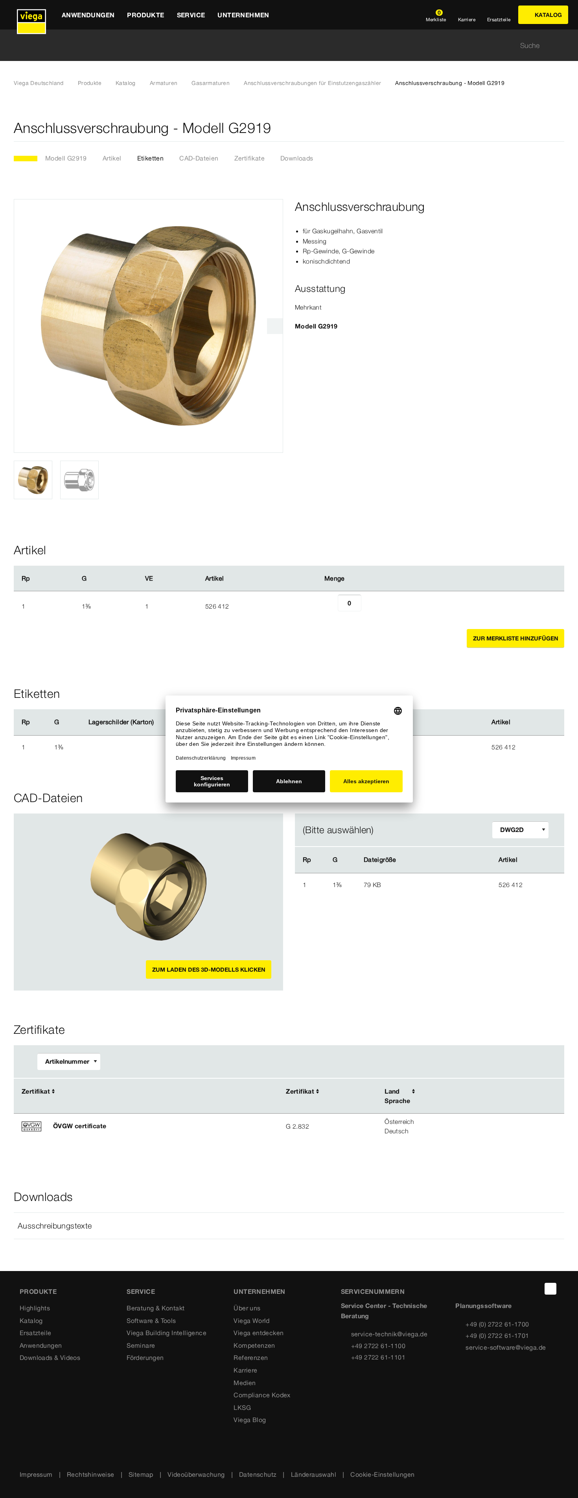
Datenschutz (257, 1474)
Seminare (141, 1345)
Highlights (35, 1308)
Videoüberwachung (196, 1474)
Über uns (247, 1308)
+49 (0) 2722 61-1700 (497, 1324)
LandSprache (397, 1096)
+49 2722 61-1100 (378, 1346)
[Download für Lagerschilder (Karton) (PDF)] (160, 722)
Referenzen (251, 1357)
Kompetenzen (254, 1345)
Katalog (126, 83)
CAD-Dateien (198, 158)
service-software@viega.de (506, 1347)
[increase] (370, 606)
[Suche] (559, 45)
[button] (289, 1226)
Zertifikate (249, 158)
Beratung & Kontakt (155, 1308)
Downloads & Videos (50, 1357)
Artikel (112, 158)
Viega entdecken (258, 1333)
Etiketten (150, 158)
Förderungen (145, 1357)
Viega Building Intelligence (166, 1333)
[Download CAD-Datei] (443, 860)
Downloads (296, 158)
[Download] (444, 884)
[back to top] (550, 1289)
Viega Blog (250, 1420)
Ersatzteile (35, 1333)
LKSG (242, 1407)
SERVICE (141, 1291)
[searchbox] (282, 45)
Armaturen (164, 83)
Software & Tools (151, 1321)
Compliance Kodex (262, 1395)
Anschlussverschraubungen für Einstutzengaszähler (312, 83)
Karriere (245, 1370)
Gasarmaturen (210, 83)
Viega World (251, 1321)
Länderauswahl (313, 1474)
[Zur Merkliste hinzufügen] (559, 128)
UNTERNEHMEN (259, 1291)
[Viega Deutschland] (31, 15)
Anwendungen (41, 1345)
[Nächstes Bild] (275, 326)
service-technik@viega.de (389, 1334)
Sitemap (141, 1474)
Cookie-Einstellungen (382, 1474)
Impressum (36, 1474)
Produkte (89, 83)
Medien (245, 1383)
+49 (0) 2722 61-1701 (497, 1335)
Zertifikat (36, 1091)
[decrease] (329, 606)
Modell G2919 (66, 158)
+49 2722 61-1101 (378, 1357)
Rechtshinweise (90, 1474)
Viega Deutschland (39, 83)
